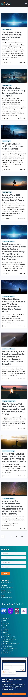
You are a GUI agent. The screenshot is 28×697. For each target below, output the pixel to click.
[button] (26, 658)
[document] (14, 348)
